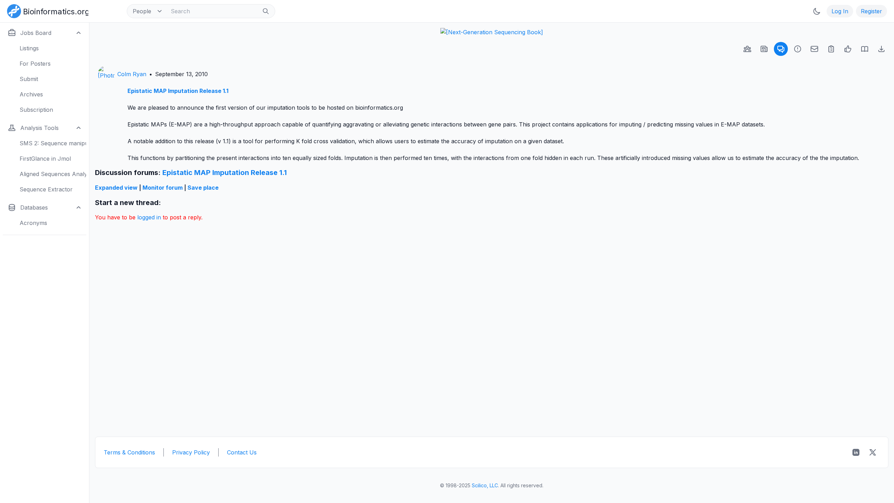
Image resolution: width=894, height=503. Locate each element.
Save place (203, 187)
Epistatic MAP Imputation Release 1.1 (177, 90)
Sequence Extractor (46, 189)
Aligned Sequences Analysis (53, 173)
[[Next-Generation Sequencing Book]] (491, 32)
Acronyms (33, 222)
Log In (839, 11)
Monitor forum (162, 187)
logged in (149, 217)
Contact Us (242, 452)
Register (871, 11)
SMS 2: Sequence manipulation (53, 143)
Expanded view (116, 187)
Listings (29, 48)
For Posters (35, 63)
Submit (29, 78)
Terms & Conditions (129, 452)
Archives (31, 94)
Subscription (36, 109)
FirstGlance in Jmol (45, 158)
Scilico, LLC (485, 485)
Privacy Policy (191, 452)
